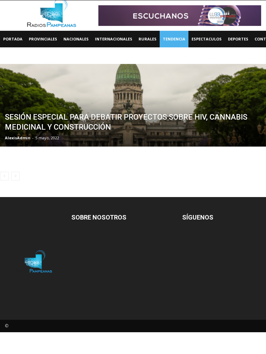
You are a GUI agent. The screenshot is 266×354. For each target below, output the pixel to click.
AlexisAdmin (17, 137)
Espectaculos (207, 38)
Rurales (148, 38)
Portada (13, 38)
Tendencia (174, 38)
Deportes (238, 38)
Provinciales (43, 38)
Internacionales (113, 38)
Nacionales (76, 38)
